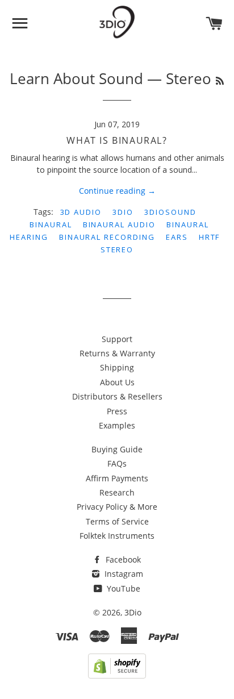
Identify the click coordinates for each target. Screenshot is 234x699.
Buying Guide (117, 449)
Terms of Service (117, 521)
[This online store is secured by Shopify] (117, 675)
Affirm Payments (117, 478)
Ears (177, 237)
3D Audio (81, 212)
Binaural (51, 224)
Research (117, 492)
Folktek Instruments (117, 535)
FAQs (117, 463)
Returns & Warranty (117, 353)
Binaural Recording (107, 237)
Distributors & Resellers (117, 396)
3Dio (122, 212)
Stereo (117, 249)
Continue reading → (117, 190)
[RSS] (219, 80)
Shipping (117, 367)
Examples (117, 425)
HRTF (209, 237)
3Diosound (170, 212)
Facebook (122, 559)
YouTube (122, 588)
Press (117, 411)
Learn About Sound (76, 78)
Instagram (122, 573)
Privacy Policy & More (117, 506)
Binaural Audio (119, 224)
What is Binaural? (116, 140)
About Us (117, 382)
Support (117, 339)
